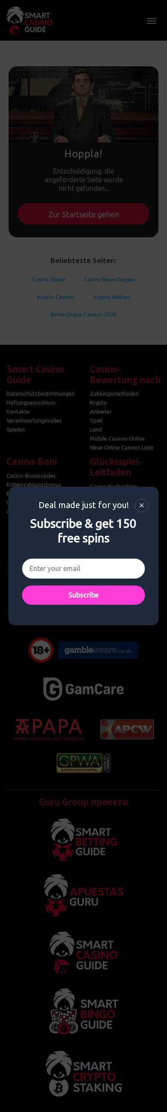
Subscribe (83, 595)
